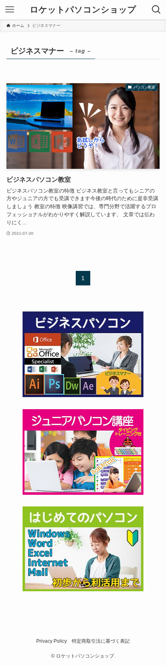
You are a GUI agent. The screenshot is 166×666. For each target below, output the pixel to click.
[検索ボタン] (156, 9)
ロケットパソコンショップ (83, 10)
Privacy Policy (51, 641)
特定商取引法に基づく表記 (101, 641)
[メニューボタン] (9, 9)
